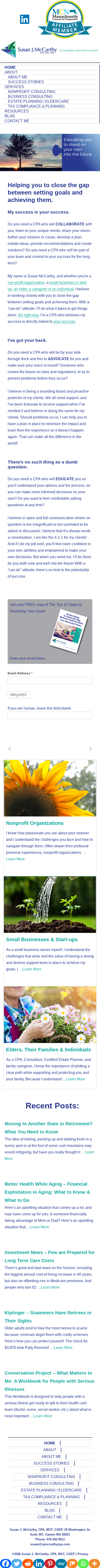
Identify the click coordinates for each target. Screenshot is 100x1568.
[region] (50, 153)
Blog (10, 116)
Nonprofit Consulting (31, 92)
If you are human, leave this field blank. (40, 708)
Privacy (82, 1554)
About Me (17, 77)
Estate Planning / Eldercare (38, 101)
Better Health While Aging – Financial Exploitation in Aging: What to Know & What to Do (47, 1192)
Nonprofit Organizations (34, 823)
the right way (28, 315)
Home (10, 67)
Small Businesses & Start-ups (42, 939)
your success (64, 321)
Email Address (20, 673)
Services (14, 87)
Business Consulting (30, 97)
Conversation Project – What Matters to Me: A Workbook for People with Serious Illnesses (49, 1381)
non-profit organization (26, 283)
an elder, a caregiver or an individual (43, 289)
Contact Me (17, 121)
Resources (17, 111)
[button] (46, 177)
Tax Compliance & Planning (36, 106)
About (11, 72)
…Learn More (29, 969)
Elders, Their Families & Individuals (48, 1050)
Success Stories (26, 82)
